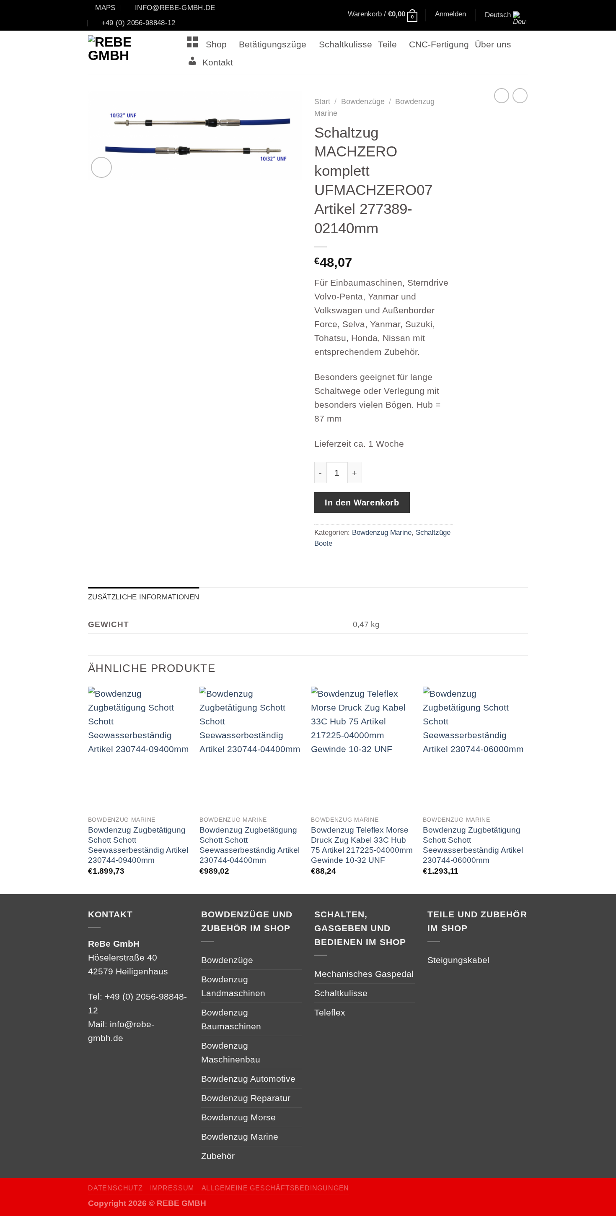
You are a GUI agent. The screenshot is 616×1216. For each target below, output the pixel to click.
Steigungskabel (458, 960)
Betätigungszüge (272, 44)
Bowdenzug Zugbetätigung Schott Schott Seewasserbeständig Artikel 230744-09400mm (138, 844)
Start (322, 101)
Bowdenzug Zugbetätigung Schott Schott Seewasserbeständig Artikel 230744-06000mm (473, 844)
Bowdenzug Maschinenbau (230, 1052)
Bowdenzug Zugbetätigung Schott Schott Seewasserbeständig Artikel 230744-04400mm (249, 844)
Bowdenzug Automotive (248, 1078)
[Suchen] (308, 15)
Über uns (493, 44)
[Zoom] (101, 167)
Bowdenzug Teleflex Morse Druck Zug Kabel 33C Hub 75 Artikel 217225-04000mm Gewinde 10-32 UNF (362, 844)
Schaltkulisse (345, 44)
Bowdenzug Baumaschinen (231, 1019)
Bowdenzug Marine (382, 532)
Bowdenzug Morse (238, 1117)
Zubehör (218, 1156)
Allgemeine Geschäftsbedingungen (275, 1188)
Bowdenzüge (363, 101)
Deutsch (498, 14)
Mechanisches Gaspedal (364, 974)
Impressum (172, 1188)
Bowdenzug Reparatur (245, 1098)
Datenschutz (115, 1188)
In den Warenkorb (362, 502)
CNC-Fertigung (439, 44)
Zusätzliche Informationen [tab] (143, 597)
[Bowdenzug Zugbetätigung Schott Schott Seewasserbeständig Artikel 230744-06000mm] (474, 749)
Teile (387, 44)
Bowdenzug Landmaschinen (233, 986)
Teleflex (329, 1012)
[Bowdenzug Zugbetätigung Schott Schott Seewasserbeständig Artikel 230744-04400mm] (251, 749)
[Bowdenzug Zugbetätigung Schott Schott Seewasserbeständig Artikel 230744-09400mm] (140, 749)
